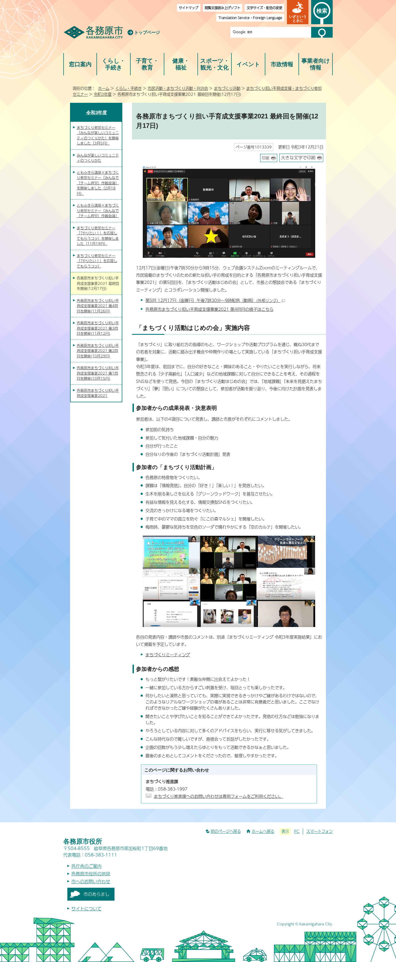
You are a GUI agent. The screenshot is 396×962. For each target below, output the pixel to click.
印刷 (265, 158)
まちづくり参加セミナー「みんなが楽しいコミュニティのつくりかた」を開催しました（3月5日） (98, 135)
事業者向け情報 (315, 64)
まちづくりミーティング (167, 654)
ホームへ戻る (263, 831)
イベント (248, 64)
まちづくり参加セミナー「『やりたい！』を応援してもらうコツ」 (97, 261)
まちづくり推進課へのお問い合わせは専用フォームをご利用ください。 (218, 796)
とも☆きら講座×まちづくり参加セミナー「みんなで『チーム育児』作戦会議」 (98, 211)
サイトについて (86, 908)
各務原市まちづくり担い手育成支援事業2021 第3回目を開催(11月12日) (98, 328)
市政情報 (282, 64)
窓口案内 (80, 64)
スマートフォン (319, 831)
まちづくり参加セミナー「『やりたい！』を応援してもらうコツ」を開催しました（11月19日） (98, 235)
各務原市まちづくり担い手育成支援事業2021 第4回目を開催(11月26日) (98, 306)
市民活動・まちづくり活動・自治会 (178, 88)
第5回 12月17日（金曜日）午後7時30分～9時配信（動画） (212, 300)
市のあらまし (96, 894)
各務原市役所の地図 (90, 873)
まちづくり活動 (227, 88)
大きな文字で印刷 (298, 157)
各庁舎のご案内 (86, 866)
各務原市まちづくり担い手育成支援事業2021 (98, 393)
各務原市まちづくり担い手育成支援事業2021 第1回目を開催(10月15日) (98, 373)
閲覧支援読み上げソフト (222, 7)
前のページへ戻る (226, 831)
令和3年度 (103, 94)
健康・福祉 (180, 64)
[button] (297, 12)
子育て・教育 (147, 64)
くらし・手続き (113, 64)
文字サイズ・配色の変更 (264, 7)
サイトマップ (188, 7)
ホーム (103, 88)
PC (297, 831)
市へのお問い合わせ (90, 881)
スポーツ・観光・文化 (214, 64)
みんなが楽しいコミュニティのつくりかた (98, 158)
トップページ (147, 32)
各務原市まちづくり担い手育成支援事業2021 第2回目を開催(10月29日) (98, 351)
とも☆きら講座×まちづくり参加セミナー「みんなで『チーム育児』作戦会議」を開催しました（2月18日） (98, 183)
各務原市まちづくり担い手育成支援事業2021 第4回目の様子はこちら (209, 309)
